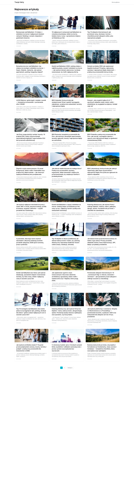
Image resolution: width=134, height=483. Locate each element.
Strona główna (115, 2)
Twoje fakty (19, 2)
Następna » (70, 367)
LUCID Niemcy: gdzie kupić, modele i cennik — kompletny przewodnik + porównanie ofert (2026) (31, 102)
